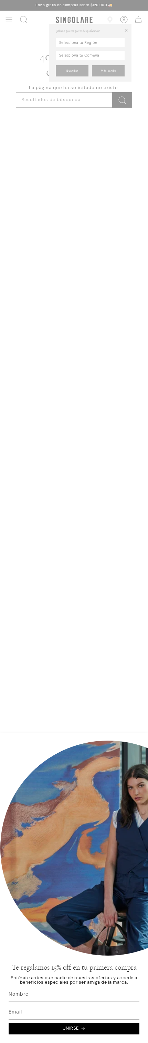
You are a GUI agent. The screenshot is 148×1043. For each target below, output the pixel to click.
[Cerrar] (137, 777)
